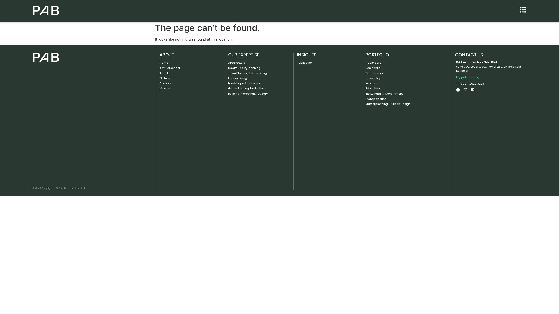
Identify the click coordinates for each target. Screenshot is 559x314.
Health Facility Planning (244, 68)
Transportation (376, 99)
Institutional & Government (384, 94)
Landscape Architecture (245, 83)
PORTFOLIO (377, 55)
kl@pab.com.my (467, 77)
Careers (165, 83)
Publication (305, 63)
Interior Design (238, 78)
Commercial (374, 73)
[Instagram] (465, 90)
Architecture (237, 63)
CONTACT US (469, 55)
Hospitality (373, 78)
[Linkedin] (473, 90)
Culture (165, 78)
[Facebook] (458, 90)
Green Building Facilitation (246, 88)
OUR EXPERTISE (243, 55)
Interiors (371, 83)
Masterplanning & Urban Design (388, 104)
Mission (165, 88)
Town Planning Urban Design (248, 73)
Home (164, 63)
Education (373, 88)
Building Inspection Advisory (248, 94)
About (164, 73)
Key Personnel (170, 68)
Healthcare (373, 63)
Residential (373, 68)
